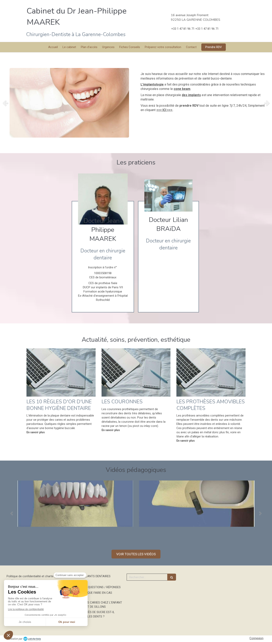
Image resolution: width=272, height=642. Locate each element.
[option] (136, 102)
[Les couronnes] (136, 372)
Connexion (256, 638)
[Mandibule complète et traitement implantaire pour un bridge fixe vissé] (69, 504)
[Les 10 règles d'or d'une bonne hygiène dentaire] (61, 372)
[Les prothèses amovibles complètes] (211, 372)
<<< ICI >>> (164, 110)
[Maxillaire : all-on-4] (191, 504)
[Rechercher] (171, 577)
